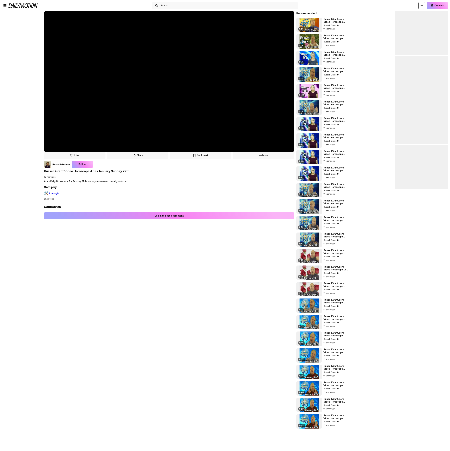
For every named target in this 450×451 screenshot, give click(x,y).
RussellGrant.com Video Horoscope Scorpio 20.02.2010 (334, 119)
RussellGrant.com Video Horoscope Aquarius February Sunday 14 (333, 252)
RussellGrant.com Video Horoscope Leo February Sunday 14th (335, 268)
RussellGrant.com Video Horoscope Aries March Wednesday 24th (333, 70)
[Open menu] (5, 5)
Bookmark (202, 155)
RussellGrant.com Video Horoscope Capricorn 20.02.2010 (335, 152)
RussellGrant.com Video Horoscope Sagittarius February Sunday (335, 202)
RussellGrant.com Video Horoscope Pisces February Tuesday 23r (333, 103)
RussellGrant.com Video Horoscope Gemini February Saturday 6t (333, 351)
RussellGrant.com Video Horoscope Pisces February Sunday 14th (333, 285)
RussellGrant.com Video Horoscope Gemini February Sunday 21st (333, 185)
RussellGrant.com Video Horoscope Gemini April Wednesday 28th (333, 20)
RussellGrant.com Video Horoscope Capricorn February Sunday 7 (334, 334)
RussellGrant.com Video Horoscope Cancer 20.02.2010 (334, 136)
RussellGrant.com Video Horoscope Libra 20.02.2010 (333, 169)
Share (140, 155)
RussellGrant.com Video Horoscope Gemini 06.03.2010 (334, 86)
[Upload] (421, 5)
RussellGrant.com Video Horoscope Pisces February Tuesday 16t (333, 219)
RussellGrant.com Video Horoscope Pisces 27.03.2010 (333, 53)
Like (76, 155)
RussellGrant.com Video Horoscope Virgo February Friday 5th (335, 384)
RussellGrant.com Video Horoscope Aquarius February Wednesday (333, 301)
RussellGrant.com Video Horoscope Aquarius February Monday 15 (333, 235)
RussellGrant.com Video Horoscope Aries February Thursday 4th (333, 400)
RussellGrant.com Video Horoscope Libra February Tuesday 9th (333, 318)
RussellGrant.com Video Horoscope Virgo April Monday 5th (334, 37)
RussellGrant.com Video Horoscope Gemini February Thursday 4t (333, 417)
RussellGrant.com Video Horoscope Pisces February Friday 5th (333, 367)
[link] (57, 164)
